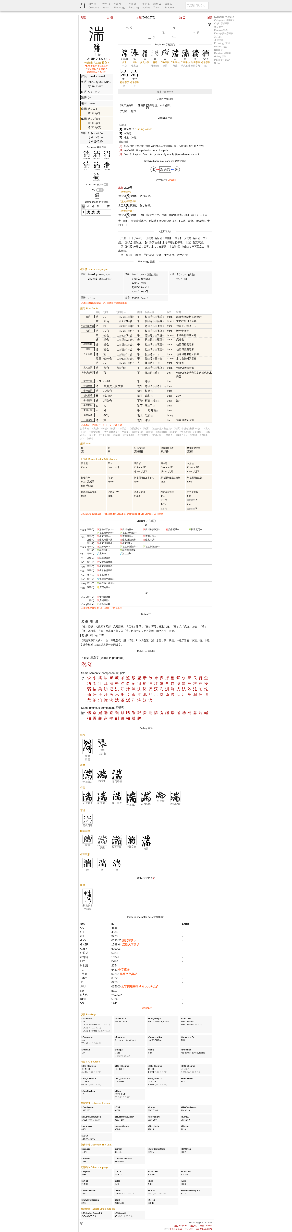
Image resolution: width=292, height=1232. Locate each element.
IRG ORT (189, 1229)
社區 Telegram (180, 1226)
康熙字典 (102, 66)
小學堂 (86, 425)
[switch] (106, 184)
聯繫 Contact (206, 1226)
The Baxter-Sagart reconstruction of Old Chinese (129, 514)
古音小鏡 (117, 608)
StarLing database (92, 514)
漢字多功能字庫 (91, 608)
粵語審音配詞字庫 (92, 303)
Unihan (146, 1007)
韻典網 (118, 425)
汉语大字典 (91, 69)
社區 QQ (193, 1226)
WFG (173, 179)
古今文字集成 (175, 1229)
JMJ (102, 72)
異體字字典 (92, 72)
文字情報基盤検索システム (138, 986)
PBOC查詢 (90, 66)
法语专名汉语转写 (204, 1229)
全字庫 (102, 69)
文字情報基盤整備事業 (116, 303)
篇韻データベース (102, 425)
